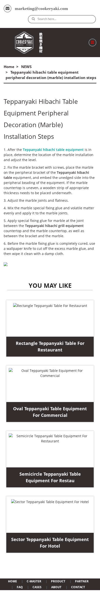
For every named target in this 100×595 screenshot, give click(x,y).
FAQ (20, 587)
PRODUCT (58, 581)
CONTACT (78, 587)
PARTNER (82, 581)
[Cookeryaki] (29, 42)
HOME (12, 581)
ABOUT (56, 587)
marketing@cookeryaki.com (41, 8)
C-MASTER (34, 581)
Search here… (47, 19)
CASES (37, 587)
